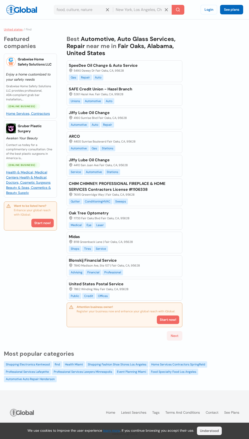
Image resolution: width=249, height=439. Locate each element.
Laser (100, 225)
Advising (76, 272)
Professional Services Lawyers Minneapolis (83, 372)
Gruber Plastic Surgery (30, 128)
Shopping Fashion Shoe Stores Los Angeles (117, 364)
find (57, 364)
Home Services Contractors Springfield (178, 364)
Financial (93, 272)
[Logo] (21, 10)
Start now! (42, 223)
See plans (231, 9)
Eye (89, 225)
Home (110, 412)
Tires (87, 249)
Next (174, 336)
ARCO (74, 136)
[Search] (178, 10)
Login (209, 9)
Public (75, 296)
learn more (111, 430)
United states (13, 29)
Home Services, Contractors (28, 113)
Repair (85, 77)
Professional (112, 272)
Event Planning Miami (131, 372)
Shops (75, 249)
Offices (103, 296)
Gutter (75, 201)
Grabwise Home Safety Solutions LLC (35, 62)
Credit (88, 296)
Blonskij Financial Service (93, 260)
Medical (76, 225)
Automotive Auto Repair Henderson (30, 379)
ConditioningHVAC (97, 201)
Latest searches (133, 412)
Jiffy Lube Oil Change (89, 112)
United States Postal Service (96, 283)
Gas (73, 77)
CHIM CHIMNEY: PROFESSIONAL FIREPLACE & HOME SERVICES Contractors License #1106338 (117, 186)
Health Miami (74, 364)
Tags (156, 412)
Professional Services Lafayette (27, 372)
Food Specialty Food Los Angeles (173, 372)
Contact (212, 412)
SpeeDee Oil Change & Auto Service (103, 65)
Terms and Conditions (182, 412)
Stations (107, 148)
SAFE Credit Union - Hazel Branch (100, 89)
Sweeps (120, 201)
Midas (74, 236)
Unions (75, 101)
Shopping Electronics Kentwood (28, 364)
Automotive (93, 101)
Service (76, 172)
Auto (98, 77)
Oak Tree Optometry (89, 213)
